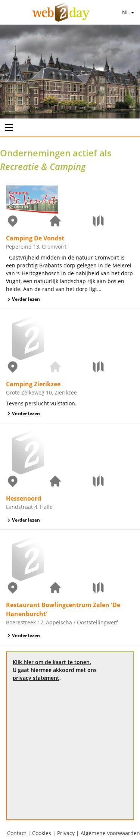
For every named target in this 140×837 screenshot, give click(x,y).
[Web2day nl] (61, 12)
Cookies (41, 833)
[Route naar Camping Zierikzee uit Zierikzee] (112, 367)
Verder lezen (26, 299)
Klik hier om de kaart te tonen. (52, 662)
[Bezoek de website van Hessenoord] (70, 481)
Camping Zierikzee (33, 384)
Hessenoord (23, 498)
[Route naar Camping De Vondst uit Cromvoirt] (112, 221)
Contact (16, 833)
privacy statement (36, 677)
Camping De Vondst (35, 238)
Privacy (66, 833)
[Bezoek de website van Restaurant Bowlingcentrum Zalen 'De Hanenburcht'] (70, 587)
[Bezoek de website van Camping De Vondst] (70, 221)
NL (126, 12)
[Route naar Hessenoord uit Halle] (112, 481)
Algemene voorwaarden (110, 833)
